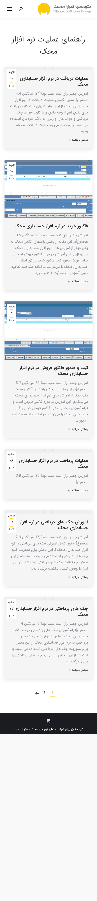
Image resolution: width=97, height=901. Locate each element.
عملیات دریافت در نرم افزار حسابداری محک (54, 81)
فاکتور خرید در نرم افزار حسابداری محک (51, 225)
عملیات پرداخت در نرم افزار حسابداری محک (53, 463)
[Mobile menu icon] (9, 9)
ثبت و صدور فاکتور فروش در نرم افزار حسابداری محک (53, 370)
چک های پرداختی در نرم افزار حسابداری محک (51, 611)
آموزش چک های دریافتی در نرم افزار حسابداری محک (54, 524)
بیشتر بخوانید (80, 140)
